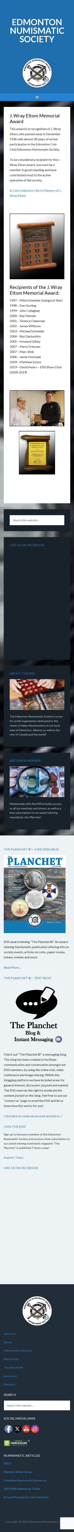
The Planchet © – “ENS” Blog (27, 978)
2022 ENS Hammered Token (22, 1488)
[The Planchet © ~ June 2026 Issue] (35, 894)
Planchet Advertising (17, 1472)
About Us (10, 1333)
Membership (11, 1359)
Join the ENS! (15, 1126)
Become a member (25, 760)
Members (9, 1384)
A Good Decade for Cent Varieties (26, 1497)
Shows (8, 1342)
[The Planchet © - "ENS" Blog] (35, 1015)
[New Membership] (37, 782)
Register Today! (14, 1157)
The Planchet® (13, 1367)
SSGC (7, 1463)
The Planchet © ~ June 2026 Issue (31, 849)
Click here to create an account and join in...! (33, 1116)
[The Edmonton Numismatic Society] (37, 695)
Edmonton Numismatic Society (37, 30)
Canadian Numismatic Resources (25, 1480)
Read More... (12, 967)
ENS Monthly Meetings (18, 1350)
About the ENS (22, 673)
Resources (10, 1376)
